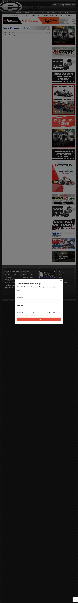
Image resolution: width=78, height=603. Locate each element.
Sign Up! (39, 319)
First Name (20, 297)
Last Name (20, 305)
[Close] (61, 280)
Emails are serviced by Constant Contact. (50, 315)
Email (18, 290)
